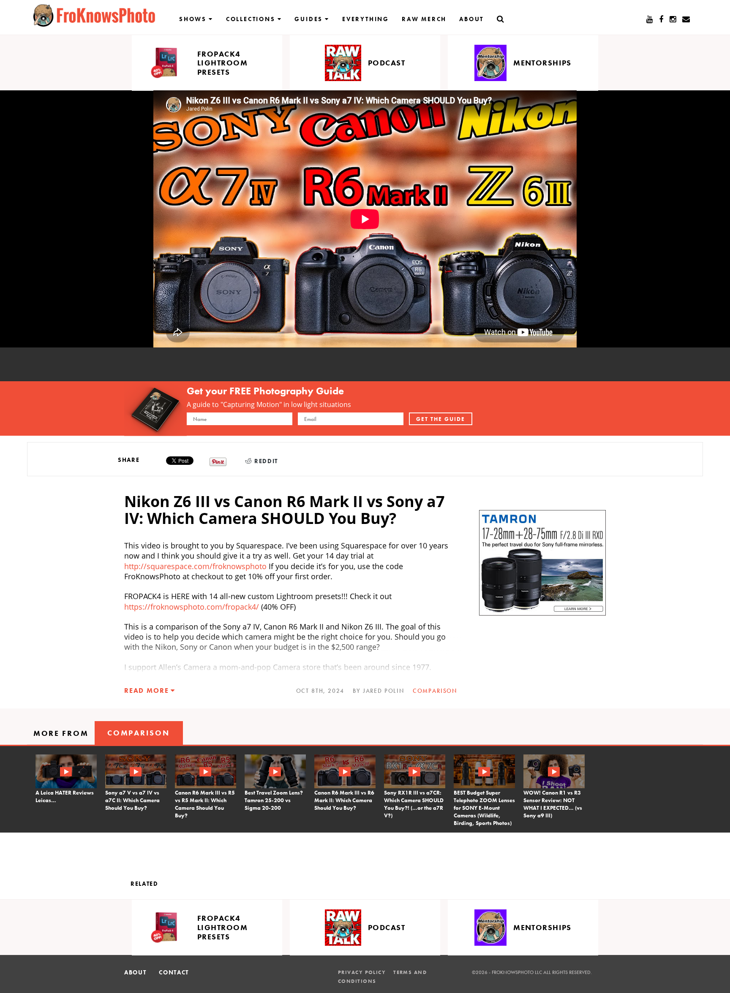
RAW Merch (424, 19)
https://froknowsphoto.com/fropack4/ (191, 607)
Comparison (435, 691)
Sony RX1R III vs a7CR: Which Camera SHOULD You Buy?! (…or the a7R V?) (414, 804)
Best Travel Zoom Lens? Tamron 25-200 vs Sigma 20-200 (274, 800)
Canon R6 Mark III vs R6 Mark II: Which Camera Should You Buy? (344, 800)
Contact (174, 972)
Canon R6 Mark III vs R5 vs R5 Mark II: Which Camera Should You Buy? (205, 804)
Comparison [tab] (138, 733)
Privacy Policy (362, 972)
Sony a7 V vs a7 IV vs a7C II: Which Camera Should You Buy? (132, 800)
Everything (365, 19)
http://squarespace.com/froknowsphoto (195, 566)
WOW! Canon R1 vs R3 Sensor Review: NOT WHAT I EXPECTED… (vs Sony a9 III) (552, 804)
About (471, 19)
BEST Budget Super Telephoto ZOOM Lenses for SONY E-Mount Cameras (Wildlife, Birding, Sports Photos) (484, 808)
